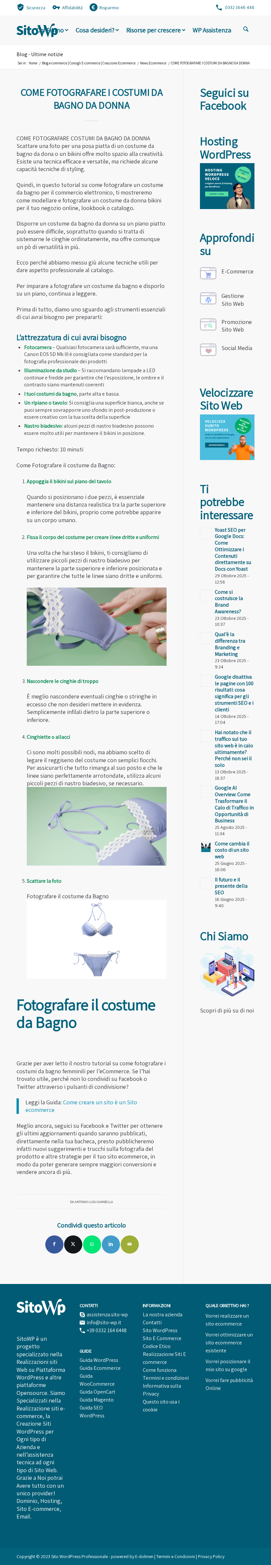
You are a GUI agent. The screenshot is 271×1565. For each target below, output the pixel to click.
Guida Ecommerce (100, 1368)
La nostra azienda (162, 1314)
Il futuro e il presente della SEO (231, 886)
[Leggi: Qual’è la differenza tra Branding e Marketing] (206, 638)
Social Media (236, 348)
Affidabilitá (72, 8)
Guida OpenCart (97, 1391)
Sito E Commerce (162, 1338)
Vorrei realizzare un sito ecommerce (227, 1319)
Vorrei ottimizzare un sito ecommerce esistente (229, 1342)
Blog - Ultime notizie (40, 54)
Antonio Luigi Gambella (94, 1201)
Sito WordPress (160, 1330)
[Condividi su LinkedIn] (111, 1244)
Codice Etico (157, 1346)
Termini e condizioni (166, 1377)
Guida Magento (97, 1399)
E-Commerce (237, 271)
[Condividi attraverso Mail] (130, 1244)
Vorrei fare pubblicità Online (229, 1384)
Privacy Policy (211, 1556)
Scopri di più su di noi (227, 1010)
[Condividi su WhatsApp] (92, 1244)
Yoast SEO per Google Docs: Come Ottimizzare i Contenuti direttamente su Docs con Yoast (233, 549)
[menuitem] (31, 7)
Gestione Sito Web (232, 299)
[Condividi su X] (73, 1244)
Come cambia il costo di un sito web (232, 850)
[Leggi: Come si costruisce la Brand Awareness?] (206, 596)
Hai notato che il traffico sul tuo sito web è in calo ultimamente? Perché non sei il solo (234, 748)
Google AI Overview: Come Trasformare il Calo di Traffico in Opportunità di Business (234, 804)
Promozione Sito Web (236, 325)
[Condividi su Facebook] (54, 1244)
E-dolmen (144, 1556)
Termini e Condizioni (176, 1556)
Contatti (152, 1322)
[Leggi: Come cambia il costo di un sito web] (206, 847)
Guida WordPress (99, 1360)
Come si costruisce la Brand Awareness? (229, 601)
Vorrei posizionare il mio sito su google (228, 1365)
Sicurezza (35, 8)
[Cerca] (245, 30)
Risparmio (109, 8)
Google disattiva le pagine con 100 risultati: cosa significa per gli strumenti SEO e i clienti (234, 693)
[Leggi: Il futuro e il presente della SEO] (206, 883)
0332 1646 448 (239, 7)
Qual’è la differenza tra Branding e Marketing (230, 644)
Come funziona (159, 1370)
